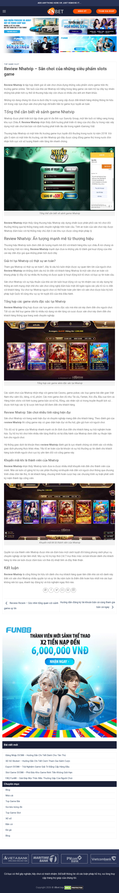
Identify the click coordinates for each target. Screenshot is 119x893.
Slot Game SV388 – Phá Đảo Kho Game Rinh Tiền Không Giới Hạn (39, 772)
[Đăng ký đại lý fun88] (30, 26)
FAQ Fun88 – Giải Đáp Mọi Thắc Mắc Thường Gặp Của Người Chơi (39, 778)
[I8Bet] (55, 11)
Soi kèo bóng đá (14, 807)
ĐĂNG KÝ (82, 11)
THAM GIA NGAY (106, 11)
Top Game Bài (13, 801)
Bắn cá (9, 824)
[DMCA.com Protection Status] (73, 887)
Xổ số (9, 818)
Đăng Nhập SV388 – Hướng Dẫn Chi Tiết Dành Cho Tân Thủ (36, 755)
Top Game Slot (11, 64)
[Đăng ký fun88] (59, 680)
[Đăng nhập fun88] (88, 44)
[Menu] (4, 11)
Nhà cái (9, 795)
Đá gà (8, 830)
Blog (8, 789)
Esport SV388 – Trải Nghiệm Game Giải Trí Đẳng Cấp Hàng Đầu (37, 766)
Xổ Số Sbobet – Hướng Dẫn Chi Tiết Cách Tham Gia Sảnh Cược (38, 761)
